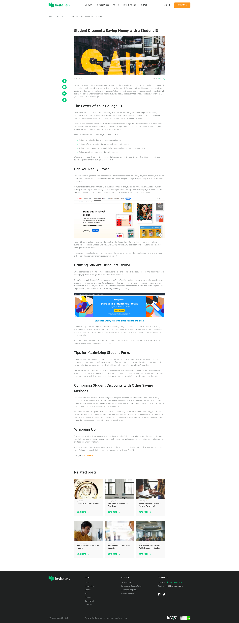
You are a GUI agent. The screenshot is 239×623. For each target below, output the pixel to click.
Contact (143, 5)
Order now (182, 5)
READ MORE (81, 512)
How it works (129, 5)
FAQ (86, 593)
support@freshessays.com (173, 586)
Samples (88, 597)
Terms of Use (126, 582)
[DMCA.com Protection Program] (172, 618)
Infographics (89, 586)
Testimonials (89, 601)
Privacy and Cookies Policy (131, 586)
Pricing (116, 5)
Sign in (167, 5)
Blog (58, 17)
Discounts (88, 605)
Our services (103, 5)
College (88, 456)
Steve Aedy (161, 79)
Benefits (88, 590)
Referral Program (127, 593)
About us (89, 5)
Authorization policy (129, 590)
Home (51, 17)
